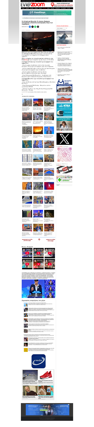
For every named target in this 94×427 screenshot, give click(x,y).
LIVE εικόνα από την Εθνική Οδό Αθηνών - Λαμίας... (64, 48)
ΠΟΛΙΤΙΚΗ (36, 8)
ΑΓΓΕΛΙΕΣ (68, 8)
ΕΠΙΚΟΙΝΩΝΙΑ (57, 8)
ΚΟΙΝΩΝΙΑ (27, 8)
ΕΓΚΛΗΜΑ (31, 8)
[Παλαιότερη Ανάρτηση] (50, 241)
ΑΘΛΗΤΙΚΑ (52, 8)
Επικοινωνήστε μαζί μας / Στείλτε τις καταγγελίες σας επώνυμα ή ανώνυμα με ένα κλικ (37, 334)
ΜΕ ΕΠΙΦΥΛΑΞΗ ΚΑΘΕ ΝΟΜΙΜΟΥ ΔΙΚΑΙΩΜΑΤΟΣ (47, 419)
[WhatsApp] (35, 27)
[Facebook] (30, 27)
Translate (64, 29)
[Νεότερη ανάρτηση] (27, 241)
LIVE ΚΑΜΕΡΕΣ (63, 8)
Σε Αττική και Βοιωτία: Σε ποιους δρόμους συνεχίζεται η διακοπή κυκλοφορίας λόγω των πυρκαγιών (37, 23)
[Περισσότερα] (38, 27)
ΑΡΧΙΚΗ (23, 8)
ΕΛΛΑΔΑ (40, 8)
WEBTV (48, 8)
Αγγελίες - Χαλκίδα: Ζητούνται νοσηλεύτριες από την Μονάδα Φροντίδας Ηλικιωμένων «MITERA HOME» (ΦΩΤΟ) (64, 59)
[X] (32, 27)
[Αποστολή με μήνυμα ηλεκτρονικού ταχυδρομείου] (22, 94)
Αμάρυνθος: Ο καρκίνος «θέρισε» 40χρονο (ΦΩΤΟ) (64, 75)
